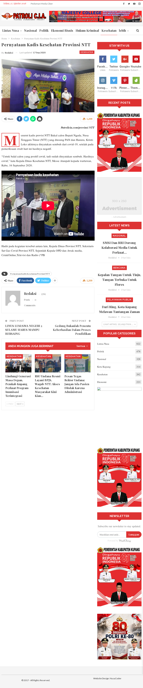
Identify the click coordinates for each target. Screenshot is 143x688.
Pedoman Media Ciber (42, 3)
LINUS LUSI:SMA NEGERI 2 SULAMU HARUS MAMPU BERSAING (23, 330)
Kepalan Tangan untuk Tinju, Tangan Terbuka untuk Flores (119, 279)
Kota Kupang (104, 366)
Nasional (30, 30)
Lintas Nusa (10, 30)
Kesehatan (109, 30)
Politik (44, 30)
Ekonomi (102, 382)
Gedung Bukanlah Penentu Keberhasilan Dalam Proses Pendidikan (72, 330)
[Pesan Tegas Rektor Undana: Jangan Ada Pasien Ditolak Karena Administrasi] (77, 363)
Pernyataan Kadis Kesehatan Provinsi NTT (30, 273)
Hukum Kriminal (87, 30)
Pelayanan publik (119, 299)
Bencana (119, 268)
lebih (122, 30)
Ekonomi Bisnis (62, 30)
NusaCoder (115, 678)
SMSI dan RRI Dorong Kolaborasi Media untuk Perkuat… (119, 247)
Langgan (134, 534)
